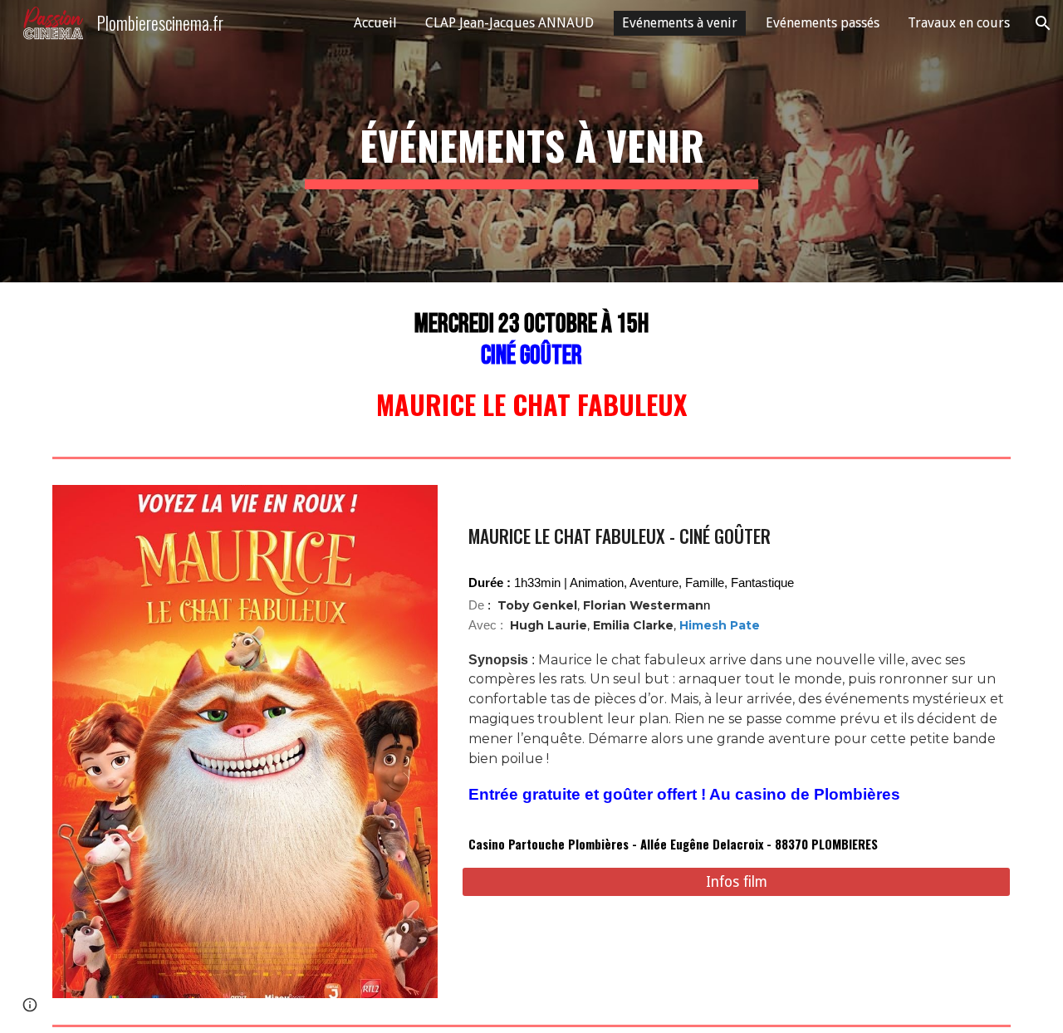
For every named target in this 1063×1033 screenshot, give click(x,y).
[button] (1043, 23)
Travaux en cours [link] (959, 23)
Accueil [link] (375, 23)
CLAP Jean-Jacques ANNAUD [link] (509, 23)
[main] (531, 141)
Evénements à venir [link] (679, 23)
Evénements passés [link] (822, 23)
